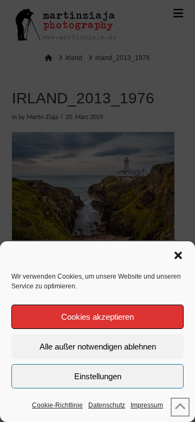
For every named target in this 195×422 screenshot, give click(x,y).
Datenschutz (106, 405)
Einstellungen (97, 376)
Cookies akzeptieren (97, 316)
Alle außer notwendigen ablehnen (98, 346)
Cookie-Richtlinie (57, 405)
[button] (178, 255)
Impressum (147, 405)
